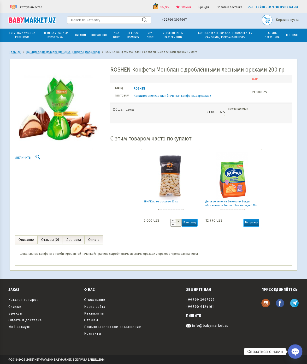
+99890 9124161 (200, 307)
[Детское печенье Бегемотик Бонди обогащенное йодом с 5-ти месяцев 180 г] (232, 176)
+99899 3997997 (174, 20)
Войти (260, 7)
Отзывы (186, 7)
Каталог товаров (23, 300)
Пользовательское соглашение (112, 327)
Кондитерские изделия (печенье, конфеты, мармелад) (172, 95)
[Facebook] (280, 306)
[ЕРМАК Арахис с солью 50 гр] (171, 176)
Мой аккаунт (19, 327)
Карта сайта (95, 307)
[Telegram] (294, 306)
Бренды (204, 7)
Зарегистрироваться (284, 7)
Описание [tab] (26, 240)
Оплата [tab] (93, 240)
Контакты (92, 334)
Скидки (164, 7)
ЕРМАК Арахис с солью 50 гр (161, 201)
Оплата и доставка (229, 7)
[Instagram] (265, 306)
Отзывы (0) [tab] (50, 240)
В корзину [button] (189, 222)
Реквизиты (94, 313)
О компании (95, 300)
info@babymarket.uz (210, 326)
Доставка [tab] (73, 240)
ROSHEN (139, 88)
